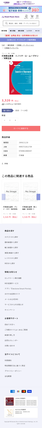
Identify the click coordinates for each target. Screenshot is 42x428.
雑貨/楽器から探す (12, 253)
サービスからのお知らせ (14, 304)
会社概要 (8, 376)
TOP (3, 45)
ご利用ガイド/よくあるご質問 (16, 330)
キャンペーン (10, 310)
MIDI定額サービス (12, 283)
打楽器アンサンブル (11, 48)
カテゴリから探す (11, 237)
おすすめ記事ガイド (12, 294)
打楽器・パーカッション (25, 45)
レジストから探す (11, 258)
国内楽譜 (4, 31)
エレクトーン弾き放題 (13, 278)
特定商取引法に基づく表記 (15, 365)
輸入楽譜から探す (11, 247)
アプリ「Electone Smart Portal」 (18, 288)
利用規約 (8, 360)
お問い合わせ (10, 345)
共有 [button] (6, 163)
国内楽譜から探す (11, 242)
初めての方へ (10, 324)
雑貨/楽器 (21, 31)
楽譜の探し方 (10, 335)
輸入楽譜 (12, 31)
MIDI (37, 31)
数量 (3, 115)
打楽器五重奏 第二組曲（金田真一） (29, 208)
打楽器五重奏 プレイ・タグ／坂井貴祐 (10, 208)
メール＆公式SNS (11, 299)
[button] (37, 16)
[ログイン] (26, 16)
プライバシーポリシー (13, 371)
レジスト (29, 31)
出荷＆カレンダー (11, 340)
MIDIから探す (10, 263)
